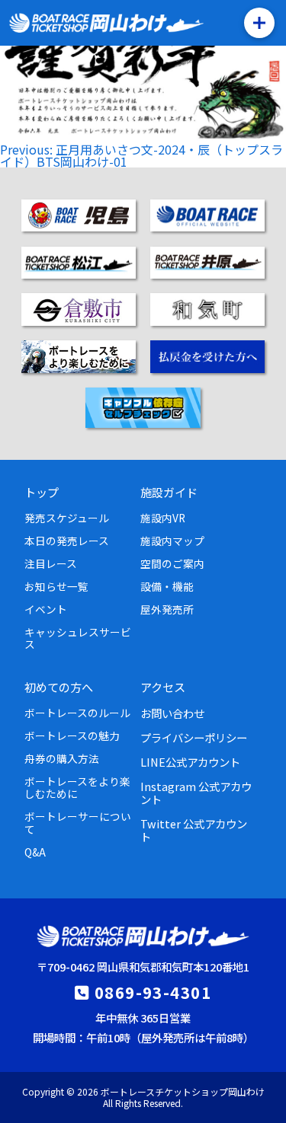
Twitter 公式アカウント (193, 829)
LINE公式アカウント (190, 762)
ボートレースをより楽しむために (77, 787)
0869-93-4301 (153, 992)
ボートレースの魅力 (72, 735)
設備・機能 (167, 586)
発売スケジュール (66, 517)
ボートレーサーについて (77, 822)
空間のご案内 (172, 563)
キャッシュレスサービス (77, 638)
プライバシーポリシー (193, 737)
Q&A (35, 852)
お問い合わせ (172, 713)
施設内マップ (172, 540)
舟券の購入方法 (61, 758)
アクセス (162, 686)
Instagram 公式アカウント (196, 792)
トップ (41, 491)
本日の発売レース (66, 540)
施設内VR (162, 517)
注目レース (50, 563)
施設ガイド (169, 491)
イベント (45, 609)
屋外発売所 (167, 609)
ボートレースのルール (77, 712)
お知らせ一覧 (56, 586)
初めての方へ (58, 686)
